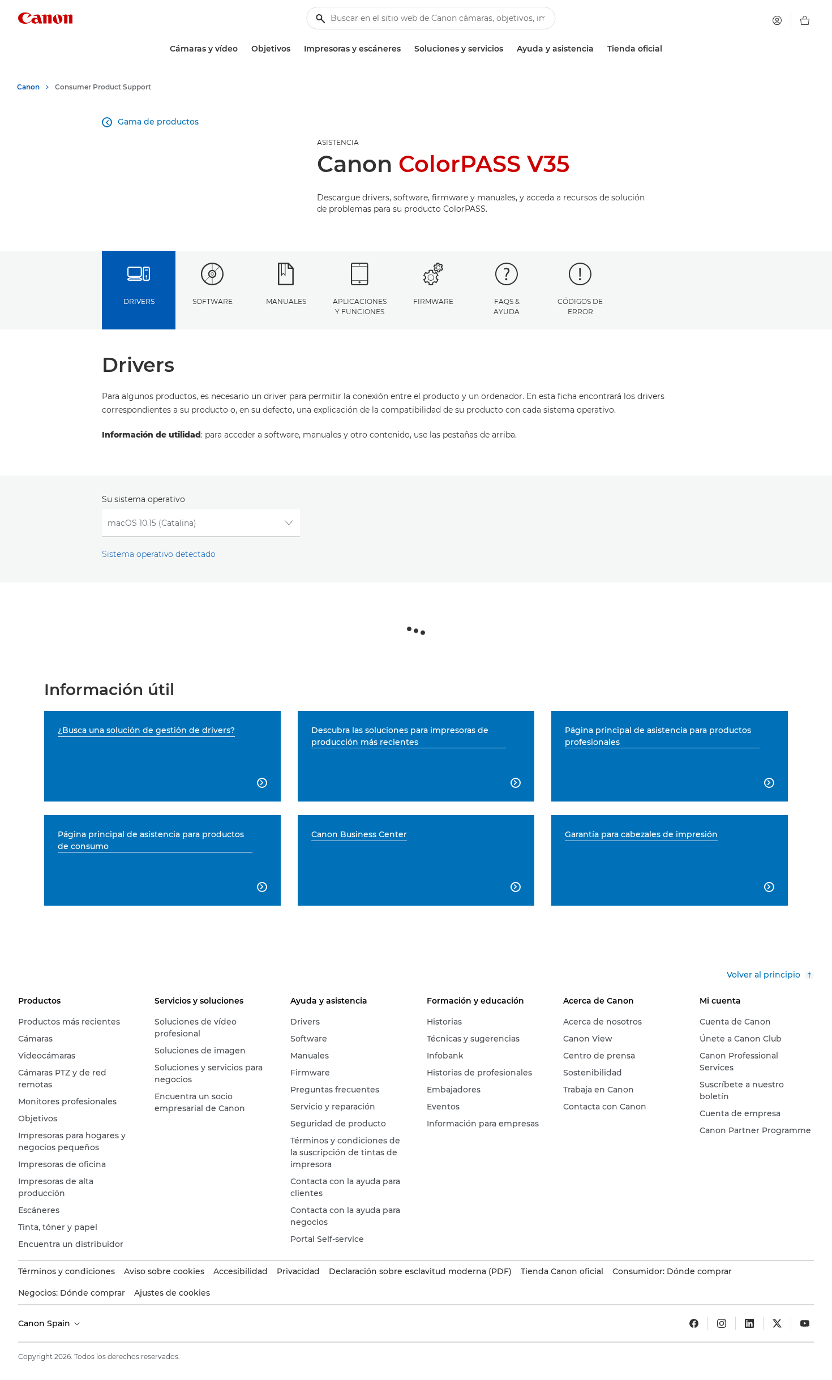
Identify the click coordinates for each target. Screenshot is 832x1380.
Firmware (433, 301)
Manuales (286, 301)
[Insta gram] (721, 1323)
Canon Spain (45, 1323)
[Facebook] (693, 1323)
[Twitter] (777, 1323)
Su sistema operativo (143, 499)
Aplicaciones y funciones (360, 306)
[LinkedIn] (749, 1323)
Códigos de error (580, 306)
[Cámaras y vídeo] (242, 49)
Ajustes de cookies (172, 1293)
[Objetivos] (294, 49)
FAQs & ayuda (507, 306)
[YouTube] (804, 1323)
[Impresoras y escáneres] (405, 49)
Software (212, 301)
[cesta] (805, 20)
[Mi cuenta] (777, 20)
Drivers (139, 301)
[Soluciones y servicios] (507, 49)
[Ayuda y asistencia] (598, 49)
